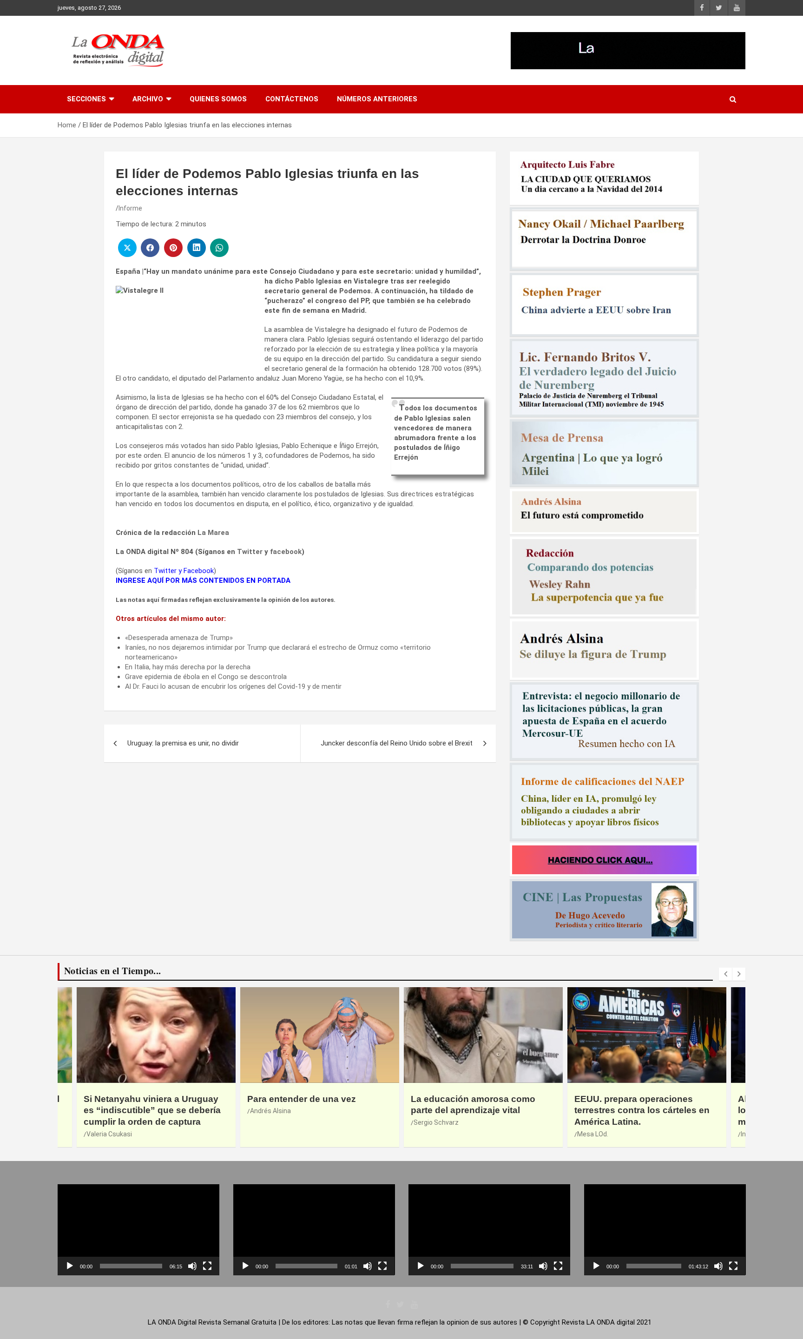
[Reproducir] (69, 1266)
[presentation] (725, 974)
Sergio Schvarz (272, 1122)
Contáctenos (291, 99)
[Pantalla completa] (207, 1266)
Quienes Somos (218, 99)
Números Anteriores (377, 99)
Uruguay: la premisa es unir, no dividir (183, 743)
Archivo (147, 99)
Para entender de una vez (138, 1099)
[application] (138, 1229)
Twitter (250, 551)
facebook (286, 551)
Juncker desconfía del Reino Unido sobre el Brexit (397, 743)
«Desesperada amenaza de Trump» (179, 637)
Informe (130, 208)
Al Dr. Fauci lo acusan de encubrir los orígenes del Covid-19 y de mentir (233, 686)
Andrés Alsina (106, 1111)
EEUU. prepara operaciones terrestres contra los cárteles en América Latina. (478, 1110)
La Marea (213, 532)
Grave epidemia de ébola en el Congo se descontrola (206, 677)
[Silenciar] (192, 1266)
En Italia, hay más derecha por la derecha (187, 667)
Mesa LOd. (429, 1134)
